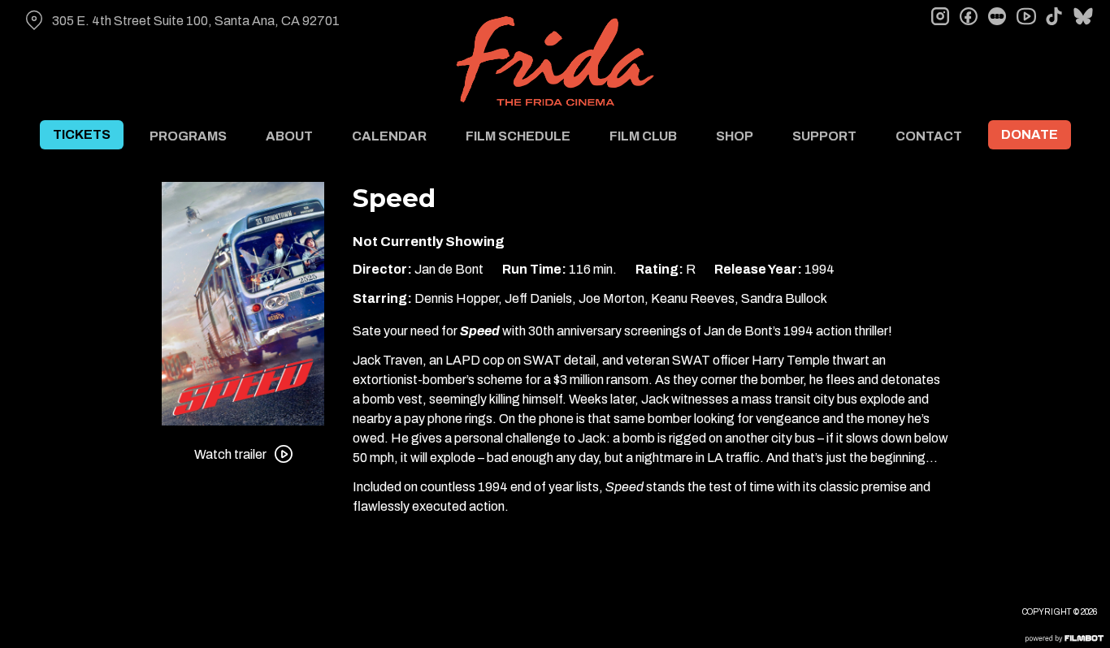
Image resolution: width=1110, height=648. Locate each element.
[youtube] (1025, 16)
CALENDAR (389, 136)
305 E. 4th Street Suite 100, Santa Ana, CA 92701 (196, 21)
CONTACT (928, 136)
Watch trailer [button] (230, 454)
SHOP (734, 136)
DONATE (1029, 134)
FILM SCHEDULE (518, 136)
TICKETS (82, 134)
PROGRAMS (188, 136)
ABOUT (289, 136)
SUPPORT (824, 136)
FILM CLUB (643, 136)
